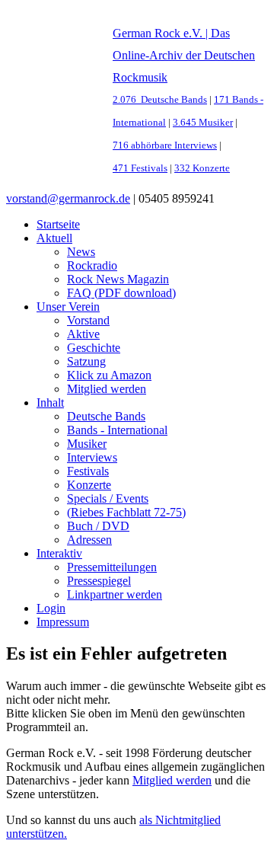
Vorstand (88, 320)
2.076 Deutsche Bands (160, 99)
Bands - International (117, 429)
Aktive (83, 333)
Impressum (63, 621)
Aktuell (54, 238)
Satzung (86, 361)
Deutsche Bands (106, 416)
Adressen (89, 539)
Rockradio (92, 265)
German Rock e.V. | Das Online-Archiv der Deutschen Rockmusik (184, 55)
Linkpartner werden (114, 594)
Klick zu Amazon (109, 375)
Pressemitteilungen (112, 567)
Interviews (92, 457)
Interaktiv (59, 553)
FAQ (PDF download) (121, 292)
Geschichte (93, 347)
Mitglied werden (106, 388)
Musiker (87, 443)
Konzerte (89, 484)
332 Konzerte (202, 168)
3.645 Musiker (203, 122)
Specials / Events (107, 498)
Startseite (58, 224)
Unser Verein (68, 306)
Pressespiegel (99, 580)
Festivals (88, 471)
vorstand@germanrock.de (68, 198)
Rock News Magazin (118, 279)
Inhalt (50, 402)
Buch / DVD (98, 525)
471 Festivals (140, 168)
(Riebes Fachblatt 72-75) (126, 512)
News (81, 251)
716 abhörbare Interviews (165, 145)
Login (51, 608)
